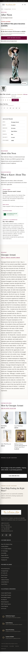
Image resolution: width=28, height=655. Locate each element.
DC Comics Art (4, 573)
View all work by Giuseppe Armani (10, 257)
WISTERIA (4, 426)
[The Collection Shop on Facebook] (2, 535)
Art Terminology (4, 550)
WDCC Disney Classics (6, 604)
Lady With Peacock (6, 444)
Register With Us (4, 555)
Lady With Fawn (18, 426)
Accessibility (3, 553)
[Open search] (23, 4)
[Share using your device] (16, 108)
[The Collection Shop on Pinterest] (10, 535)
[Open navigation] (3, 4)
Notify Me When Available (14, 37)
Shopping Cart (4, 559)
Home (2, 9)
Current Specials (4, 606)
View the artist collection (8, 408)
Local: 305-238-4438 (5, 529)
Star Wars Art (4, 599)
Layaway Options (4, 546)
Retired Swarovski (5, 601)
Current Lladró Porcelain (6, 593)
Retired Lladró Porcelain (6, 595)
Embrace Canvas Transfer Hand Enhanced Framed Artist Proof (20, 445)
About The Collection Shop (6, 544)
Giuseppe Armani (7, 9)
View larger (24, 83)
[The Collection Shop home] (13, 5)
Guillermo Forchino (5, 579)
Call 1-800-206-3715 (14, 475)
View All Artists (4, 584)
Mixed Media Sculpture (6, 597)
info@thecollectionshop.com (7, 530)
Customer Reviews (5, 557)
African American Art (5, 568)
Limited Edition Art (5, 582)
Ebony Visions (4, 577)
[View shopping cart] (25, 4)
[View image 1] (3, 88)
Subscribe (17, 646)
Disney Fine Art (4, 575)
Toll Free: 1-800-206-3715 (6, 527)
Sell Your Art (3, 608)
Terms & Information (4, 646)
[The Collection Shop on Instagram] (6, 535)
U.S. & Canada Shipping (6, 548)
